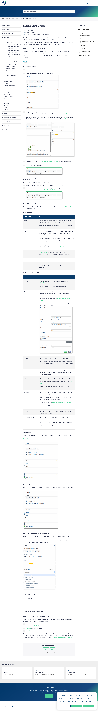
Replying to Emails (12, 62)
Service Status (39, 672)
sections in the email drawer (50, 161)
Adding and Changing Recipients (62, 246)
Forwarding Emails (12, 64)
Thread (41, 283)
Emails (17, 18)
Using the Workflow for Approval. (61, 402)
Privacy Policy (9, 706)
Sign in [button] (94, 3)
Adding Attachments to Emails (13, 55)
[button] (11, 26)
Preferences (65, 706)
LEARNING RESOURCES (41, 3)
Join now (49, 696)
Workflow (29, 631)
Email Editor (66, 113)
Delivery (28, 628)
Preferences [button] (65, 702)
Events (5, 672)
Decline (77, 706)
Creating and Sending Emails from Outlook (13, 51)
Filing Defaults (44, 252)
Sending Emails (68, 489)
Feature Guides (10, 18)
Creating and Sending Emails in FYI (13, 47)
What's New (71, 672)
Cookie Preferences (19, 706)
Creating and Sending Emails (28, 18)
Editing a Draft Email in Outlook (48, 189)
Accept (89, 706)
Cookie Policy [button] (69, 701)
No (52, 649)
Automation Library (62, 3)
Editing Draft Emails (13, 59)
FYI (3, 18)
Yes (46, 649)
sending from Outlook (32, 625)
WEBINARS (52, 3)
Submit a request (85, 3)
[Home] (4, 3)
